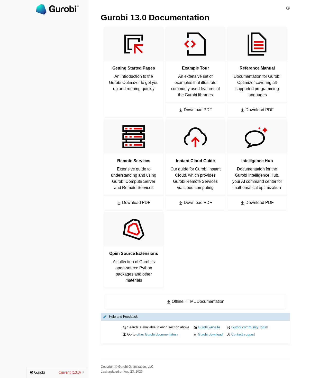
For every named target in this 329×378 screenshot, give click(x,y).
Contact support (243, 334)
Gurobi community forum (249, 327)
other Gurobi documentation (157, 334)
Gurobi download (210, 334)
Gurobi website (209, 327)
